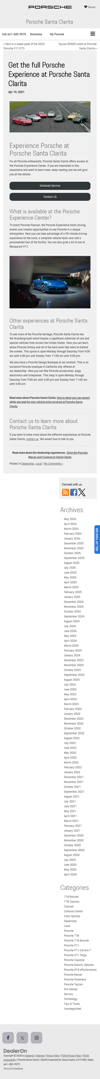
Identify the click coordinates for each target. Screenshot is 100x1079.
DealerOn (29, 1055)
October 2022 (72, 728)
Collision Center (73, 911)
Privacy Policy (53, 1055)
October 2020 (72, 845)
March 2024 (71, 645)
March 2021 (71, 820)
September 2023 (74, 674)
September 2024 (74, 616)
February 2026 (73, 533)
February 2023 (73, 708)
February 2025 (73, 592)
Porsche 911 (71, 945)
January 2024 (72, 655)
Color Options (72, 916)
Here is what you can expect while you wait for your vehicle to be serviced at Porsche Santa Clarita (50, 402)
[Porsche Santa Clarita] (50, 11)
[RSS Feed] (65, 492)
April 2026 (70, 523)
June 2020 (70, 864)
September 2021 (74, 791)
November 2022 (73, 723)
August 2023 (72, 679)
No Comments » (53, 463)
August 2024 (72, 621)
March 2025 (71, 587)
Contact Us (50, 196)
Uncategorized (72, 1008)
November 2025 (73, 548)
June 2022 (70, 747)
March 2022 (71, 762)
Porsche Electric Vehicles (79, 964)
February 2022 (73, 767)
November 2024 (73, 606)
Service (68, 994)
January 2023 (72, 713)
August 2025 (72, 562)
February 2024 (73, 650)
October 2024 (72, 611)
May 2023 (70, 694)
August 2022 (72, 738)
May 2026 (70, 519)
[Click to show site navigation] (93, 34)
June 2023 (70, 689)
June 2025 (70, 572)
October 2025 (72, 553)
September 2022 (74, 733)
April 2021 (70, 816)
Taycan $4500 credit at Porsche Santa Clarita (77, 46)
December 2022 (73, 718)
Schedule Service (50, 185)
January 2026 (72, 538)
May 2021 (70, 811)
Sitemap (40, 1055)
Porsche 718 (71, 935)
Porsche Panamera (75, 979)
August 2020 (72, 854)
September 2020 (74, 850)
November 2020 (73, 840)
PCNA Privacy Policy (71, 1055)
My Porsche (57, 34)
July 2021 (70, 801)
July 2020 (70, 859)
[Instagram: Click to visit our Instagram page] (37, 1038)
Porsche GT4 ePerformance (80, 969)
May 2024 (70, 635)
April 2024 (70, 640)
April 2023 (70, 699)
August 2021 (72, 796)
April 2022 (70, 757)
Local (39, 463)
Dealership (27, 463)
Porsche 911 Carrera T (77, 950)
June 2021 (70, 806)
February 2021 (73, 825)
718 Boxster (71, 896)
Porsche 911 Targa (75, 955)
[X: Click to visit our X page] (23, 1038)
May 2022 (70, 752)
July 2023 (70, 684)
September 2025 (74, 557)
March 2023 (71, 704)
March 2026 (71, 528)
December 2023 (73, 660)
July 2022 (70, 743)
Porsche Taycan (73, 984)
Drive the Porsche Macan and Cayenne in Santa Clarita (58, 455)
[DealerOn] (15, 1050)
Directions (36, 34)
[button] (14, 34)
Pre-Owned (70, 989)
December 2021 (73, 777)
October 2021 (72, 786)
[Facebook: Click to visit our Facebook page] (9, 1038)
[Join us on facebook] (73, 492)
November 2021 (73, 781)
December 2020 (73, 835)
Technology (70, 998)
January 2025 (72, 596)
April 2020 (70, 874)
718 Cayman (71, 901)
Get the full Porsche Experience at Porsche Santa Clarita (49, 74)
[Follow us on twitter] (82, 492)
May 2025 (70, 577)
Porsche (68, 930)
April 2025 (70, 582)
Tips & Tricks (72, 1003)
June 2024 (70, 631)
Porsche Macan (73, 974)
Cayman (69, 906)
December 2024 (73, 601)
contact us (32, 439)
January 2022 (72, 772)
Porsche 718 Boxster (76, 940)
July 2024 (70, 626)
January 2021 (72, 830)
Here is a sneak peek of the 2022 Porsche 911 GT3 (24, 46)
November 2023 (73, 665)
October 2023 (72, 669)
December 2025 (73, 543)
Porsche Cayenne (74, 960)
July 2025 (70, 567)
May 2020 (70, 869)
